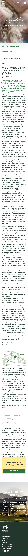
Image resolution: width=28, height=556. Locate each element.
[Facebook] (2, 551)
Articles (11, 51)
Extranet (5, 538)
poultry (12, 152)
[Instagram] (8, 551)
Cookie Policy (6, 549)
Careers (4, 542)
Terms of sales (7, 545)
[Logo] (4, 2)
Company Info (6, 536)
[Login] (18, 2)
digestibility (22, 142)
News (3, 540)
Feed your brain (5, 51)
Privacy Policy (7, 547)
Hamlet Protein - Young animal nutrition (10, 46)
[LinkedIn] (5, 551)
